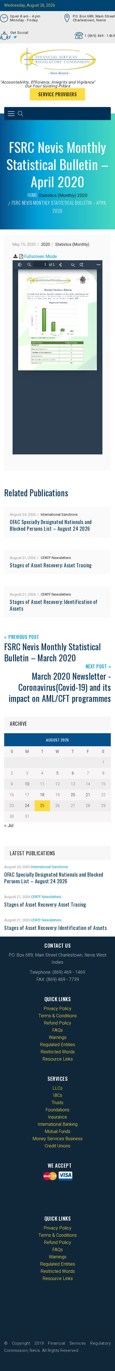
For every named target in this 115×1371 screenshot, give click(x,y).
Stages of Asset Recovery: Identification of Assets (54, 605)
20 (73, 795)
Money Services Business (57, 1138)
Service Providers (57, 94)
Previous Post (23, 637)
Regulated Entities (57, 1044)
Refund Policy (57, 1023)
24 (27, 806)
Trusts (57, 1102)
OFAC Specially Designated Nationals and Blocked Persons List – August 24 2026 (51, 525)
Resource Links (57, 1059)
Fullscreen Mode (40, 256)
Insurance (57, 1117)
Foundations (57, 1110)
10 (27, 784)
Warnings (57, 1037)
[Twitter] (15, 37)
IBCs (57, 1095)
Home (32, 195)
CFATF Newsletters (56, 557)
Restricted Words (57, 1052)
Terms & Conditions (58, 1016)
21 (88, 795)
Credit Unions (57, 1146)
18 (42, 795)
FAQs (57, 1030)
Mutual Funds (57, 1131)
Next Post (96, 666)
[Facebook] (10, 37)
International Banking (58, 1124)
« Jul (8, 825)
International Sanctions (59, 514)
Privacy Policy (57, 1008)
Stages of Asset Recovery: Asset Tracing (51, 565)
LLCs (57, 1088)
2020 (82, 195)
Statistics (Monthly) (57, 195)
